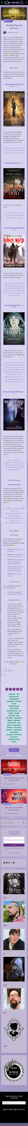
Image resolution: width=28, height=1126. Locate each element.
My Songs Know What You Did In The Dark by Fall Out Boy (15, 561)
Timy (9, 32)
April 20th (10, 638)
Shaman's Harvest (16, 725)
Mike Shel (17, 713)
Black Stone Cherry (13, 696)
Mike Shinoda (12, 715)
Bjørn (5, 925)
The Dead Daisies (14, 732)
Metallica (11, 713)
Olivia (5, 1046)
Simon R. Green (17, 727)
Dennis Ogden (10, 701)
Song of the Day (18, 729)
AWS (18, 694)
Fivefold (14, 703)
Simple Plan (9, 729)
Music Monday (7, 774)
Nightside (10, 720)
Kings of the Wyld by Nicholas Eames (14, 228)
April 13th (10, 629)
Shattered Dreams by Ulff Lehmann (13, 391)
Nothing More (17, 720)
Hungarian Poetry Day (14, 484)
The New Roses (18, 734)
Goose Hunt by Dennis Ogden (12, 305)
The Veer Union (14, 737)
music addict (9, 718)
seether (9, 725)
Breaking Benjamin (14, 699)
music (18, 715)
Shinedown (9, 727)
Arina (5, 985)
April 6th (10, 604)
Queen (18, 722)
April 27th (10, 649)
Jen (4, 953)
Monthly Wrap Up (7, 21)
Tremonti (14, 741)
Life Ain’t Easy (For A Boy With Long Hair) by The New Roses (15, 568)
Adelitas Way (12, 694)
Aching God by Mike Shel (12, 163)
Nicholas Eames (18, 718)
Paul (4, 1013)
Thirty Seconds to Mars (14, 739)
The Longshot (9, 734)
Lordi (20, 710)
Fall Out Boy (18, 701)
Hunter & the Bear (14, 708)
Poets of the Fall (12, 722)
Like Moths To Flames (12, 710)
